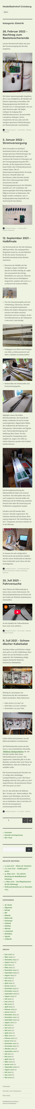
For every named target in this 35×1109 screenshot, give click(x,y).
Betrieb (28, 631)
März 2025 (9, 967)
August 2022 (9, 1022)
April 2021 (8, 1059)
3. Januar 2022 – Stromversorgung (15, 141)
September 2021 (11, 1051)
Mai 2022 (8, 1030)
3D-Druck (8, 905)
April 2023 (8, 1007)
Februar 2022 (9, 1038)
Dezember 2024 (10, 970)
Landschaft (9, 931)
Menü (6, 12)
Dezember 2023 (10, 988)
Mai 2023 (8, 1004)
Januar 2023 (9, 1012)
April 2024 (8, 983)
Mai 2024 (8, 981)
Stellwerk (5, 572)
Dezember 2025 (10, 960)
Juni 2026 (8, 954)
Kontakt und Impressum (14, 835)
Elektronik (6, 132)
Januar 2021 (9, 1064)
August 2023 (9, 996)
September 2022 (11, 1020)
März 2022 (9, 1036)
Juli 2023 (8, 999)
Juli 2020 (8, 1072)
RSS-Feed (8, 838)
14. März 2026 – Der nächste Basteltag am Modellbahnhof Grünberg (15, 876)
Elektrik (28, 130)
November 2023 (10, 991)
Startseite (8, 832)
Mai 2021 (8, 1056)
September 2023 (11, 994)
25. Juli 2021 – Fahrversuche (12, 582)
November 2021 (10, 1046)
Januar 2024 (9, 986)
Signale (7, 936)
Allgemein (8, 908)
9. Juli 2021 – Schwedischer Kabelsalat (16, 642)
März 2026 (9, 957)
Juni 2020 (8, 1075)
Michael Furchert (10, 130)
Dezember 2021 (10, 1043)
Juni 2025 (8, 965)
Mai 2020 (8, 1077)
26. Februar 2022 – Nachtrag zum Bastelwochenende (16, 35)
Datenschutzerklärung (9, 1103)
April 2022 (8, 1033)
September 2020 (11, 1067)
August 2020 (9, 1070)
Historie (8, 928)
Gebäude (8, 923)
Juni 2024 (8, 978)
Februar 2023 (9, 1009)
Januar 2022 (9, 1041)
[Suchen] (29, 849)
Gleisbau (17, 570)
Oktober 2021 (9, 1049)
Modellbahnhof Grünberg (17, 6)
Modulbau (24, 570)
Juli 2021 (8, 1054)
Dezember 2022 (10, 1015)
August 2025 (9, 962)
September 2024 (11, 973)
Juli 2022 (8, 1025)
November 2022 (10, 1017)
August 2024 (9, 975)
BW (6, 913)
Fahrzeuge (8, 921)
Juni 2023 (8, 1001)
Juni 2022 (8, 1028)
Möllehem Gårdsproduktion (13, 752)
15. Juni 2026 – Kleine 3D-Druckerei (18, 866)
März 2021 (8, 1062)
